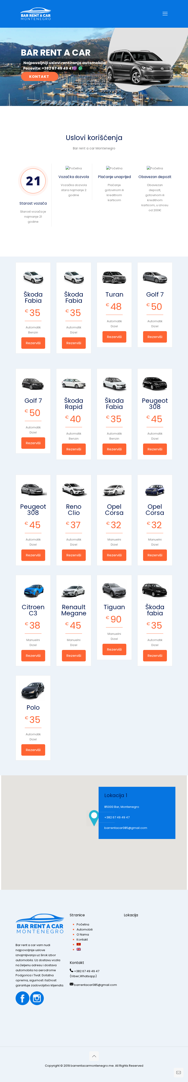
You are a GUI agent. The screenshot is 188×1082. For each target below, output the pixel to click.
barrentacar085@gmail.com (125, 828)
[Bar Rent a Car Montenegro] (35, 13)
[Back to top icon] (94, 1056)
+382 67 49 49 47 (117, 817)
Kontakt (82, 939)
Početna (83, 924)
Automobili (85, 929)
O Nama (83, 934)
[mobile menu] (165, 14)
